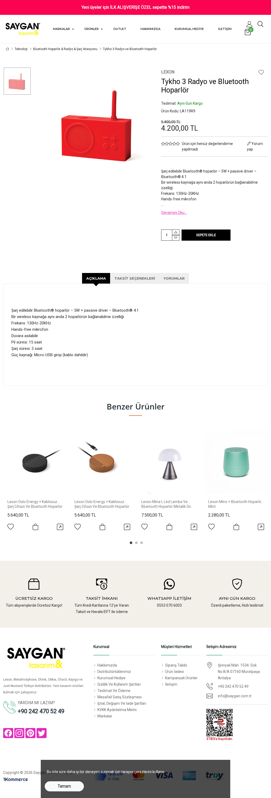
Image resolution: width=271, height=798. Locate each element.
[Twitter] (42, 733)
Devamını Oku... (174, 212)
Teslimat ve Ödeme (113, 691)
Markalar (104, 716)
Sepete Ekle (206, 235)
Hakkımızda (150, 29)
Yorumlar (174, 278)
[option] (17, 81)
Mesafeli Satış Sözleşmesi (119, 697)
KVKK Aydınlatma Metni (117, 710)
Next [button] (255, 482)
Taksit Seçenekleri (134, 278)
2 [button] (135, 542)
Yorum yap (255, 146)
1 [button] (130, 542)
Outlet (119, 29)
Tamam (64, 786)
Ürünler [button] (92, 29)
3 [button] (140, 542)
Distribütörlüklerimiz (114, 671)
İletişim (225, 29)
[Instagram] (19, 733)
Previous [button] (15, 482)
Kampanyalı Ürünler (181, 678)
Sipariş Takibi (176, 665)
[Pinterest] (30, 733)
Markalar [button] (62, 29)
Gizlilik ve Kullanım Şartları (119, 684)
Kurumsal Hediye (189, 29)
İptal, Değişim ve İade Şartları (121, 703)
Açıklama (96, 278)
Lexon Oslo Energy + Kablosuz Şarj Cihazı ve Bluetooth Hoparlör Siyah (34, 506)
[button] (249, 24)
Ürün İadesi (174, 671)
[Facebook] (8, 733)
